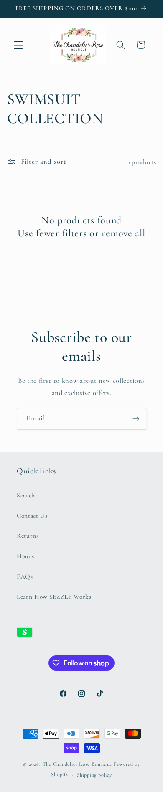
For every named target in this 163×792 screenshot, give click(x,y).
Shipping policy (94, 775)
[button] (18, 45)
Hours (25, 556)
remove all (123, 233)
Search (26, 495)
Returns (28, 535)
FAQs (25, 576)
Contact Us (32, 515)
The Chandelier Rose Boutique (77, 764)
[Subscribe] (136, 419)
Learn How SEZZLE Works (54, 596)
